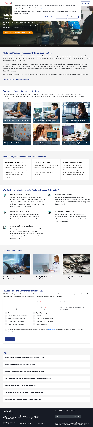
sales (43, 165)
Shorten (36, 165)
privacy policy (51, 329)
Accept (61, 16)
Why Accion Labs (30, 46)
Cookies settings (49, 16)
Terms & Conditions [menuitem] (7, 423)
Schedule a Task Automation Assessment (17, 79)
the (40, 165)
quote (36, 170)
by (49, 165)
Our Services (17, 46)
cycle (46, 165)
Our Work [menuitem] (66, 410)
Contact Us (85, 3)
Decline (73, 16)
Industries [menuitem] (61, 410)
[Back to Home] (10, 3)
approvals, (48, 167)
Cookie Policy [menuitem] (12, 422)
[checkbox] (18, 318)
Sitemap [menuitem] (13, 423)
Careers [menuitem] (73, 410)
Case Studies (43, 46)
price (47, 172)
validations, (41, 167)
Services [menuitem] (56, 410)
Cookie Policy (44, 8)
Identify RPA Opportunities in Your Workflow (18, 32)
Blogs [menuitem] (70, 410)
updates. (70, 177)
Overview (7, 46)
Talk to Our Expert (56, 46)
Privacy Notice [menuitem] (6, 422)
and (53, 167)
